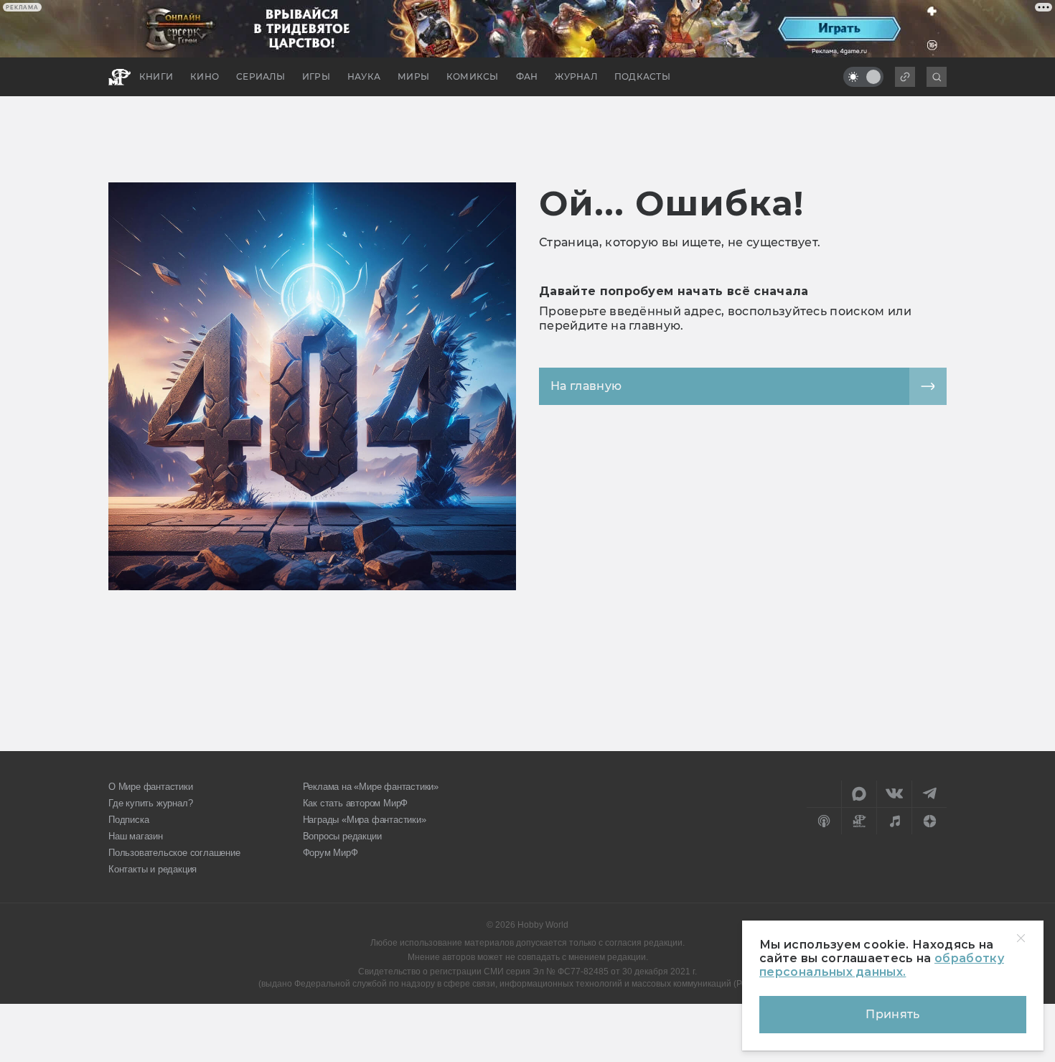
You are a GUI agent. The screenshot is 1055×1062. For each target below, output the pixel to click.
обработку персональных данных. (881, 965)
